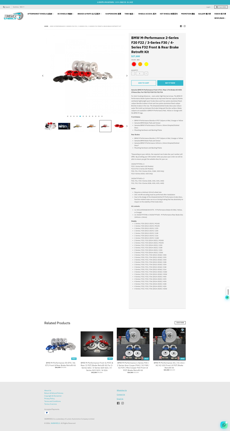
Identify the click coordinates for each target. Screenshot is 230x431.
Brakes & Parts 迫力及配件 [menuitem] (89, 14)
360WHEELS (55, 423)
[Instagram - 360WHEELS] (185, 26)
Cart (222, 7)
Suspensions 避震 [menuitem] (113, 14)
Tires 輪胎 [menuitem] (129, 14)
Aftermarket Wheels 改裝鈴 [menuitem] (40, 14)
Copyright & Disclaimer (53, 396)
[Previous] (42, 75)
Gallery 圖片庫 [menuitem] (204, 14)
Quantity (134, 70)
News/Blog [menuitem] (219, 18)
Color (135, 60)
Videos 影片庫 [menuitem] (220, 14)
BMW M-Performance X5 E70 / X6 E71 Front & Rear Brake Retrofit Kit (60, 364)
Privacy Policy (49, 398)
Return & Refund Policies (53, 393)
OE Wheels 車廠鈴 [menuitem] (65, 14)
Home (46, 26)
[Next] (126, 75)
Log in (208, 7)
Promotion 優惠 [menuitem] (188, 14)
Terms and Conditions (52, 401)
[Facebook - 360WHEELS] (181, 26)
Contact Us (121, 394)
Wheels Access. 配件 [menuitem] (147, 14)
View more (180, 322)
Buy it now (170, 83)
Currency (16, 7)
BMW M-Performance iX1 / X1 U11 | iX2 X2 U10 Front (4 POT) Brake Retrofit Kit (169, 365)
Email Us (120, 399)
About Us (47, 390)
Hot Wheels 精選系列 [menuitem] (169, 14)
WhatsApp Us (122, 390)
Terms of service (50, 404)
